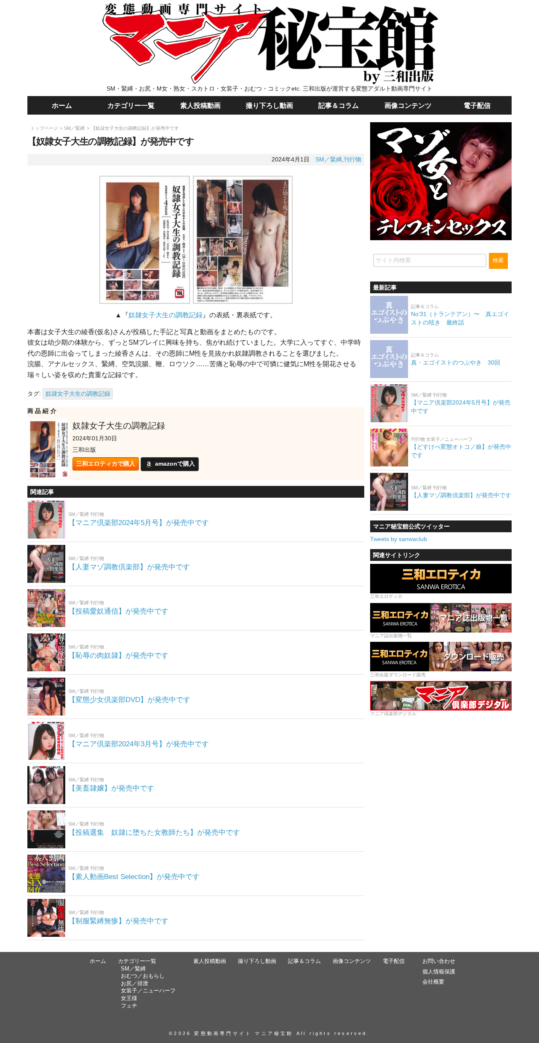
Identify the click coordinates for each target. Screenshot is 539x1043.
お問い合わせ (438, 961)
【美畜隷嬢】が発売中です (111, 788)
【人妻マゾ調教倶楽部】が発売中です (129, 567)
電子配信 (477, 105)
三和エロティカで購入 (105, 463)
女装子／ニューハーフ (148, 991)
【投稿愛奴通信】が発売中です (118, 611)
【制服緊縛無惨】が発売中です (118, 921)
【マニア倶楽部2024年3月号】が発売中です (138, 744)
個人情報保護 (438, 972)
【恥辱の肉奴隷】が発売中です (118, 656)
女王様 (129, 998)
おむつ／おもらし (143, 976)
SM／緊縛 (74, 128)
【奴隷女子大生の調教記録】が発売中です (135, 128)
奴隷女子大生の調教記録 (165, 315)
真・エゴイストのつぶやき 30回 (455, 362)
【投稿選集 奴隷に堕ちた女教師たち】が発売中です (154, 833)
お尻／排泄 (134, 984)
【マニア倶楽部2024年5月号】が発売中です (138, 523)
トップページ (44, 128)
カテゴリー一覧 (131, 105)
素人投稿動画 (200, 105)
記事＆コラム (338, 105)
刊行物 (352, 159)
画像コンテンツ (408, 105)
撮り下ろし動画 (269, 105)
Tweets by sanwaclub (398, 538)
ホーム (62, 105)
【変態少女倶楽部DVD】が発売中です (129, 700)
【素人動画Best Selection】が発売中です (134, 877)
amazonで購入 (175, 463)
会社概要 (433, 982)
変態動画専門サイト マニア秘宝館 (243, 1033)
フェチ (129, 1006)
